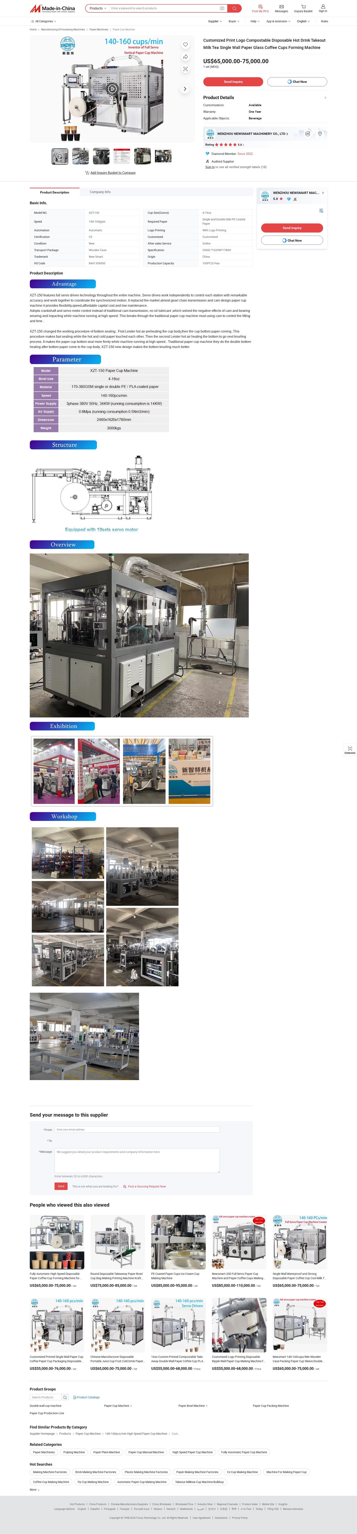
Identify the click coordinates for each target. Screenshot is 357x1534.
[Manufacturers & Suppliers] (52, 8)
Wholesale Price (184, 1504)
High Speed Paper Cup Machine (193, 1452)
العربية (200, 1508)
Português (109, 1508)
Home (33, 29)
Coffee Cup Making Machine (51, 1482)
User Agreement (202, 1517)
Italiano (158, 1508)
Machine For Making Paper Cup (287, 1472)
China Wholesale (161, 1504)
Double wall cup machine (45, 1406)
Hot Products (77, 1504)
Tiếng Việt (273, 1508)
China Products (97, 1504)
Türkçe (259, 1508)
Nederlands (186, 1508)
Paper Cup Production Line (47, 1413)
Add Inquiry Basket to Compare (113, 172)
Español (95, 1508)
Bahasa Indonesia (293, 1508)
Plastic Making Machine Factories (146, 1472)
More (33, 1489)
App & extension (277, 21)
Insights (282, 1504)
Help (253, 21)
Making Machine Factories (50, 1472)
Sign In (210, 167)
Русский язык (141, 1508)
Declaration (221, 1517)
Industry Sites (205, 1504)
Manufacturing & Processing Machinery (63, 29)
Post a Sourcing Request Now (144, 1186)
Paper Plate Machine (106, 1452)
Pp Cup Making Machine (93, 1482)
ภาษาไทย (246, 1508)
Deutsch (171, 1508)
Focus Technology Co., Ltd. (151, 1517)
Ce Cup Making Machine (242, 1472)
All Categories (44, 21)
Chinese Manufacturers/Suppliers (129, 1504)
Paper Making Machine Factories (197, 1472)
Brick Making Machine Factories (95, 1472)
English (82, 1508)
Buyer (232, 21)
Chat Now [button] (300, 82)
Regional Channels (227, 1504)
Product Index (250, 1504)
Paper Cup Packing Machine (271, 1406)
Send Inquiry (233, 82)
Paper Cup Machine (124, 29)
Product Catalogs (88, 1397)
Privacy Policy (240, 1517)
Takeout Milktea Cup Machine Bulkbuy (199, 1482)
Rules (324, 21)
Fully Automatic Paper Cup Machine (244, 1452)
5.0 (276, 199)
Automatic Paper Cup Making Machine (142, 1482)
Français (125, 1508)
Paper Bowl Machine (191, 1406)
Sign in (323, 11)
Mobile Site (268, 1504)
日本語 (223, 1508)
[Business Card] (321, 210)
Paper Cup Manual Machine (146, 1452)
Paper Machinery (98, 29)
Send (61, 1186)
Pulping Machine (74, 1452)
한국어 (212, 1508)
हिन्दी (234, 1508)
